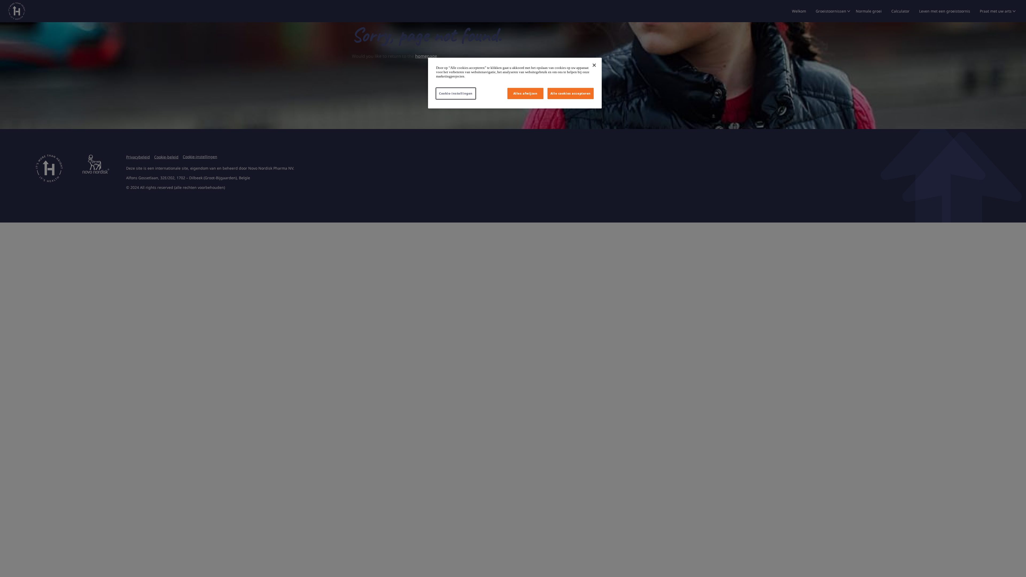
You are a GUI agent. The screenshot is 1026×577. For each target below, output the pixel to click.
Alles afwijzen (525, 93)
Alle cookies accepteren (570, 93)
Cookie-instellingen (456, 93)
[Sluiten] (594, 65)
